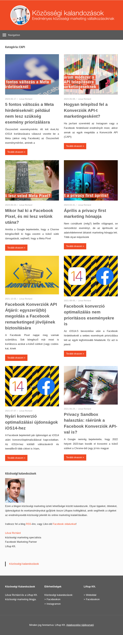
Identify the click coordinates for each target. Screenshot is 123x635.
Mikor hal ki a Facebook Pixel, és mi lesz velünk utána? (29, 216)
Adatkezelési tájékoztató (80, 625)
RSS (28, 524)
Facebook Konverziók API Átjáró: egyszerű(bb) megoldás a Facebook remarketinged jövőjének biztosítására (31, 316)
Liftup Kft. (32, 595)
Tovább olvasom (15, 152)
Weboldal (91, 595)
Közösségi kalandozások (24, 563)
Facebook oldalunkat (64, 524)
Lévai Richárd (25, 99)
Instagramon (54, 603)
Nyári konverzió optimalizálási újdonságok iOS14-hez (31, 422)
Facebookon (53, 599)
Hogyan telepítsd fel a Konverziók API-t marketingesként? (86, 110)
